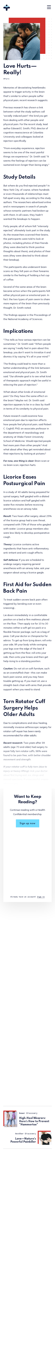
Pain (7, 79)
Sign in (41, 897)
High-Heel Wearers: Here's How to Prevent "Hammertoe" (34, 1121)
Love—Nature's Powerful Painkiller (23, 1140)
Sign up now (27, 823)
